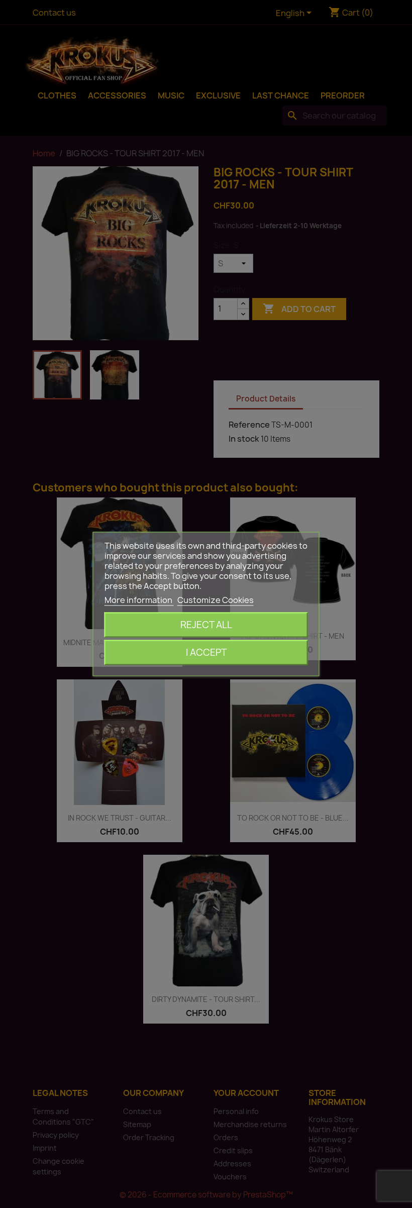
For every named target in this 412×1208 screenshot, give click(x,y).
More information (139, 600)
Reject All (206, 625)
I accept (206, 652)
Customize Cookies (215, 600)
